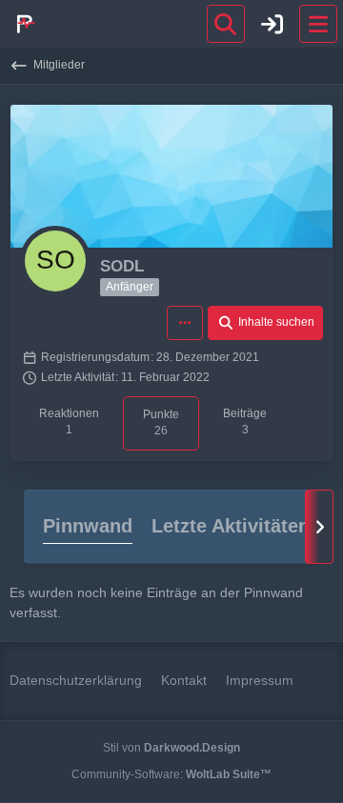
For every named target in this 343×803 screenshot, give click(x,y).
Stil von (171, 747)
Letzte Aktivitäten (230, 525)
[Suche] (226, 24)
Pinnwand (87, 525)
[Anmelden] (272, 24)
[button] (185, 323)
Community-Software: (171, 774)
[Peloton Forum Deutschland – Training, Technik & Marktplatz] (24, 24)
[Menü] (318, 24)
